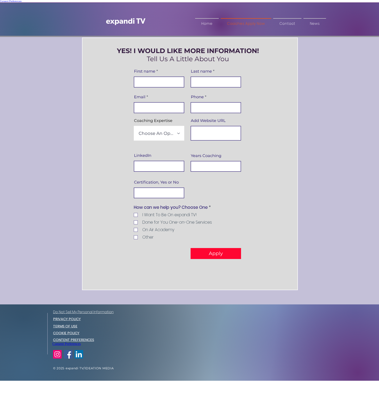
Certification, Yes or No (156, 182)
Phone (197, 97)
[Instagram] (57, 354)
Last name (201, 71)
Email (139, 97)
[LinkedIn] (79, 354)
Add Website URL (208, 121)
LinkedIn (142, 155)
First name (144, 71)
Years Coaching (206, 156)
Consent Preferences (10, 1)
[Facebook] (68, 354)
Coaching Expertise (153, 121)
